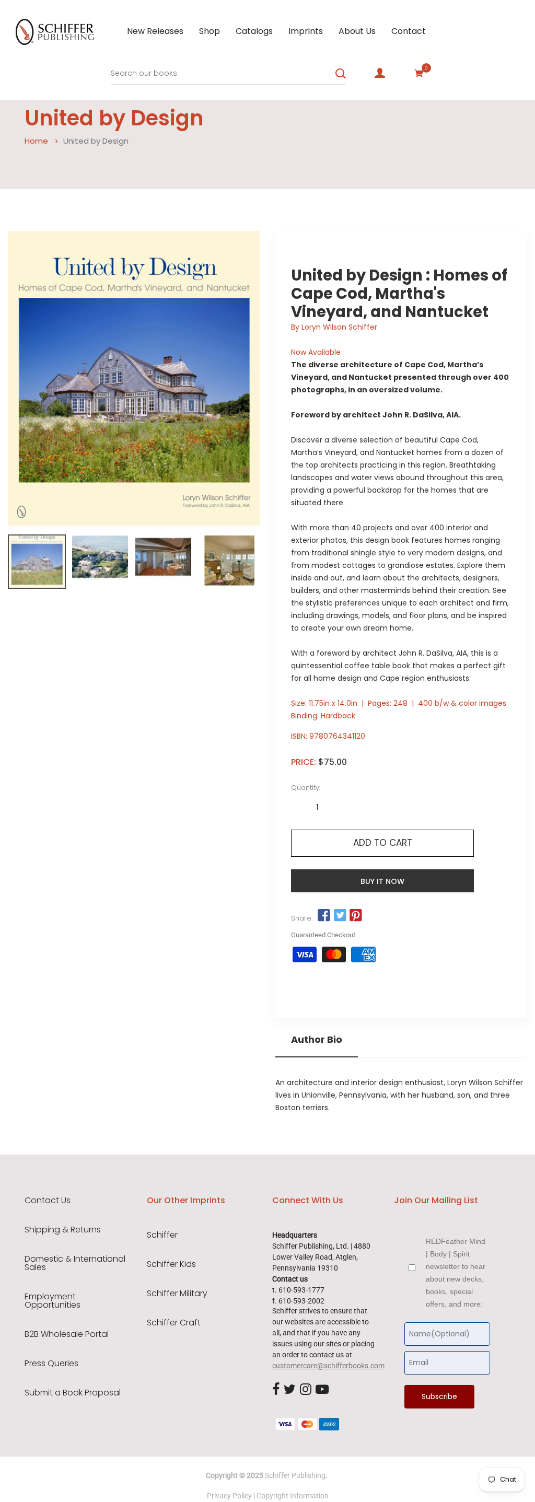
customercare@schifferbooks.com (328, 1365)
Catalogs (254, 31)
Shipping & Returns (63, 1230)
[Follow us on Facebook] (324, 915)
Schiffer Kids (171, 1264)
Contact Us (48, 1200)
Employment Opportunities (52, 1301)
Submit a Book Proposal (73, 1393)
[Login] (380, 73)
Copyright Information (293, 1496)
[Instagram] (305, 1390)
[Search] (340, 73)
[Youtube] (322, 1390)
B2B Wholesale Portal (67, 1334)
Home (36, 140)
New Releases (155, 31)
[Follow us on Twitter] (339, 915)
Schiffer (162, 1235)
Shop (209, 31)
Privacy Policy (229, 1496)
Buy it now (382, 881)
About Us (357, 31)
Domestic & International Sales (75, 1263)
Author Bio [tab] (316, 1039)
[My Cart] (419, 73)
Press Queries (51, 1363)
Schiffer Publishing (295, 1475)
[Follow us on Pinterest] (356, 915)
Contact (408, 31)
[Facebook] (276, 1390)
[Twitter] (290, 1390)
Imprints (305, 31)
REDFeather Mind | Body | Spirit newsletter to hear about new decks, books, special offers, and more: (455, 1272)
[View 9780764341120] (37, 561)
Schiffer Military (177, 1293)
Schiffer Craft (174, 1323)
